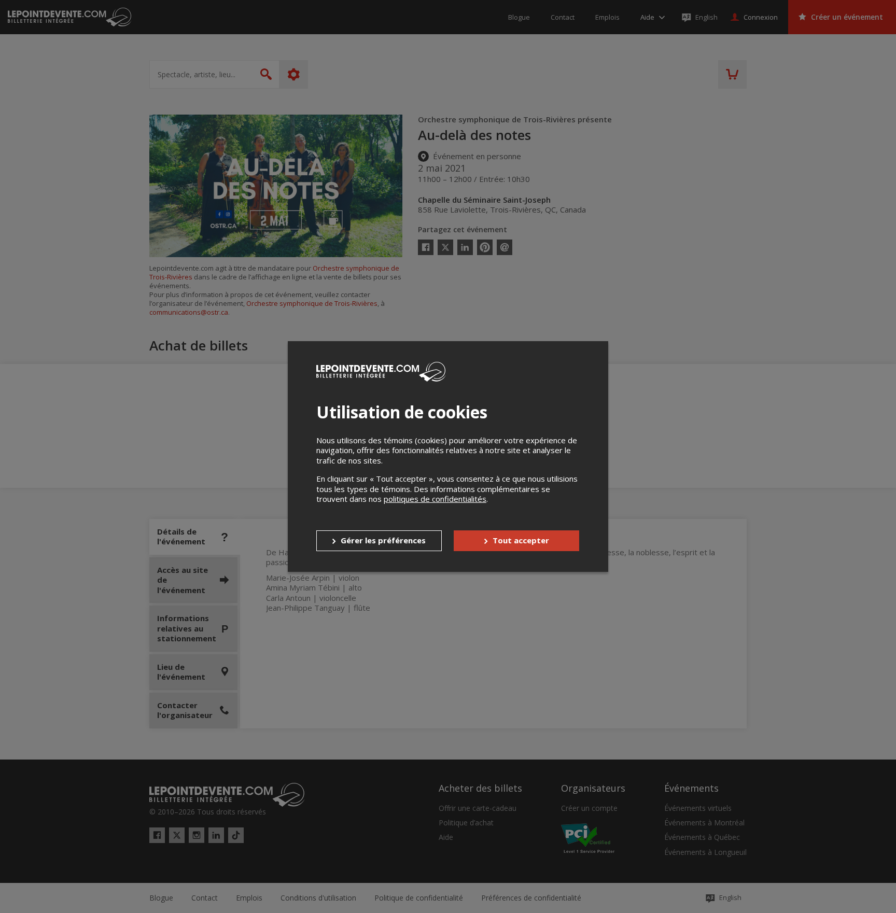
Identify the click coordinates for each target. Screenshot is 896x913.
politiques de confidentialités (435, 499)
